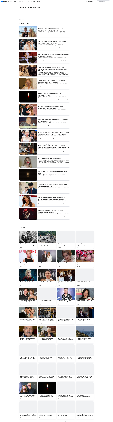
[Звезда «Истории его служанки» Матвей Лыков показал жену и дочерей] (47, 372)
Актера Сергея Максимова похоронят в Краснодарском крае (49, 94)
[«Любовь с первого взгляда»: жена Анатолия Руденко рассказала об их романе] (47, 259)
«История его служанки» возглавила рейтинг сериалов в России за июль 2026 (51, 107)
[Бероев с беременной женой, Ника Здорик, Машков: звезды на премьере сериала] (85, 410)
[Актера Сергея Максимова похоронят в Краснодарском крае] (47, 391)
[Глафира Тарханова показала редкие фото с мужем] (85, 240)
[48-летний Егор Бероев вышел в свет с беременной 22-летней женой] (28, 391)
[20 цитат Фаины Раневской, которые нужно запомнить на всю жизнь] (47, 296)
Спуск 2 (20, 5)
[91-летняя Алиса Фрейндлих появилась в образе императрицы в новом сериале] (85, 315)
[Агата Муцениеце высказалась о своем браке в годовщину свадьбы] (28, 315)
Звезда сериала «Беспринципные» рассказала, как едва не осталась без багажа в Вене (53, 81)
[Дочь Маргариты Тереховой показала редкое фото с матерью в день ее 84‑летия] (66, 259)
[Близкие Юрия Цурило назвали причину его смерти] (28, 334)
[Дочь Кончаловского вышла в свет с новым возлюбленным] (28, 372)
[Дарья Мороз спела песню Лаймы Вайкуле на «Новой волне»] (66, 315)
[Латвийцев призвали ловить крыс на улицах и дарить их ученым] (85, 278)
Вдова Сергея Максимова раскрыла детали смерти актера (53, 172)
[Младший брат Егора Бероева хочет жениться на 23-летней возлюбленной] (66, 353)
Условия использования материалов (98, 421)
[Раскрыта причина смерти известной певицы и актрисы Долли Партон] (28, 278)
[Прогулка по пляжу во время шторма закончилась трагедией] (66, 391)
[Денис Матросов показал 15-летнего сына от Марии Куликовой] (47, 353)
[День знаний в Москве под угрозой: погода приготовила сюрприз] (66, 372)
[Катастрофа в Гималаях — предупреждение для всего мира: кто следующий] (47, 240)
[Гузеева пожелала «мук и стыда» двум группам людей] (85, 296)
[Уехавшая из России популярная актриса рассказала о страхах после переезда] (28, 259)
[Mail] (2, 1)
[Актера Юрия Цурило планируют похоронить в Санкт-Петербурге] (28, 410)
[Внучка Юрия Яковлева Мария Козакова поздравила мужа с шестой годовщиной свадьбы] (47, 278)
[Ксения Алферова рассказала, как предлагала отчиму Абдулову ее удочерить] (28, 240)
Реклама (10, 421)
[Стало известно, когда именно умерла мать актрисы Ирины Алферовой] (47, 334)
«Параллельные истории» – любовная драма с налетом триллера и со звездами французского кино (53, 146)
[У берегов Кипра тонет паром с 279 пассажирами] (85, 334)
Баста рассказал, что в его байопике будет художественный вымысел (50, 211)
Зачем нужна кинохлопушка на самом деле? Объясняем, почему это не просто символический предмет (52, 69)
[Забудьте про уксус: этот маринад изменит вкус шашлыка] (66, 334)
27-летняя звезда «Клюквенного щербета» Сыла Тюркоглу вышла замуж (52, 185)
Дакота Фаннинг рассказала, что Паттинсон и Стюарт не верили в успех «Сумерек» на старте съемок (53, 133)
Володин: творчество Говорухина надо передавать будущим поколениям (53, 120)
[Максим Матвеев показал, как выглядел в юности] (66, 410)
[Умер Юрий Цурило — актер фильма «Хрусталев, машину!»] (28, 353)
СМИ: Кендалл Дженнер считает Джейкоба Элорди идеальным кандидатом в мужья (53, 42)
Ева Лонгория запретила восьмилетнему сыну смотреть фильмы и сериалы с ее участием (51, 198)
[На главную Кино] (5, 1)
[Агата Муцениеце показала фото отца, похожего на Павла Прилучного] (47, 410)
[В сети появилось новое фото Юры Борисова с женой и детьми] (85, 353)
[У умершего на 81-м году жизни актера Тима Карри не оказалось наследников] (85, 372)
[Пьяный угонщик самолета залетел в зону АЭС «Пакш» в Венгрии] (66, 240)
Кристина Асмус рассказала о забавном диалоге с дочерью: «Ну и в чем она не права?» (52, 29)
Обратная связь (108, 421)
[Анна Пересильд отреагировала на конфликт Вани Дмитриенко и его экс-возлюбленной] (28, 296)
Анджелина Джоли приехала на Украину (50, 158)
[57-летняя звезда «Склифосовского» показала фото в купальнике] (85, 391)
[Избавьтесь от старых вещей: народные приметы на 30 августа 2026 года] (47, 315)
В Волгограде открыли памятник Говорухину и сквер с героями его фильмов (53, 55)
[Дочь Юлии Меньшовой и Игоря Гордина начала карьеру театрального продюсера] (66, 278)
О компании (6, 421)
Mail (2, 421)
